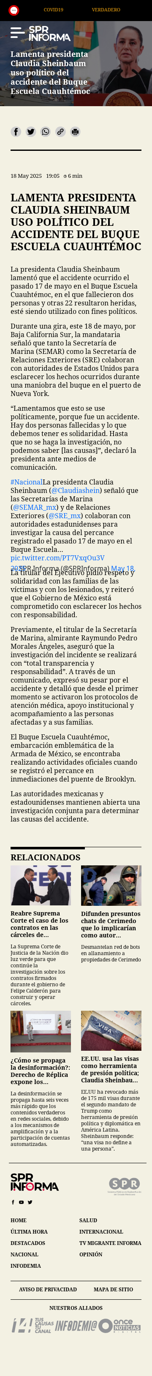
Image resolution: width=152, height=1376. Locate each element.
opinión (90, 1254)
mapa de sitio (113, 1289)
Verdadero (77, 9)
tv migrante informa (110, 1243)
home (19, 1220)
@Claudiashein (76, 490)
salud (88, 1220)
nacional (24, 1254)
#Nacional (27, 482)
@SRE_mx (65, 515)
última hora (29, 1231)
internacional (101, 1231)
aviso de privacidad (48, 1289)
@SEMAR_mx (34, 507)
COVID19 (24, 9)
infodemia (26, 1265)
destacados (28, 1243)
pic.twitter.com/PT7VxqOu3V (58, 557)
